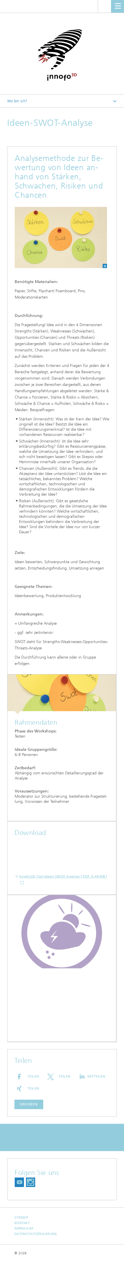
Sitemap (21, 1217)
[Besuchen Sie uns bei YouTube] (19, 1182)
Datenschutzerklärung (35, 1234)
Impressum (23, 1228)
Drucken (29, 1104)
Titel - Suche (104, 6)
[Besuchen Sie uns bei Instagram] (30, 1182)
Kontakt (22, 1223)
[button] (28, 1076)
